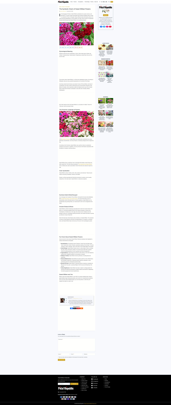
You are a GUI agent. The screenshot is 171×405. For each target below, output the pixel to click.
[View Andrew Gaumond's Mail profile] (66, 302)
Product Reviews (85, 386)
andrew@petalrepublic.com (76, 298)
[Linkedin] (106, 2)
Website (85, 354)
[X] (74, 308)
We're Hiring (84, 390)
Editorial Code (84, 385)
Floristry (92, 1)
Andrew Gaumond (63, 11)
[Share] (60, 25)
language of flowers (66, 139)
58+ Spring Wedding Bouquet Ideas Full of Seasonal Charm (102, 118)
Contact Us (83, 388)
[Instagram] (101, 2)
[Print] (81, 308)
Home (71, 1)
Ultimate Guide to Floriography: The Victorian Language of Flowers (101, 68)
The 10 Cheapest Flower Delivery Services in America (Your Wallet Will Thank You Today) (102, 53)
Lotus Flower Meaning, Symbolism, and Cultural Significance (109, 80)
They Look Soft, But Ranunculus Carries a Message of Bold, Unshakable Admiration (101, 130)
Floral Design (87, 1)
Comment (60, 339)
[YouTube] (103, 2)
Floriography (67, 6)
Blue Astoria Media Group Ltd (90, 403)
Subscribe (74, 383)
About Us (96, 1)
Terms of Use (84, 382)
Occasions (107, 383)
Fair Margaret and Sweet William (85, 164)
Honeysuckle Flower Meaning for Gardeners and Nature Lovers (109, 106)
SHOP (112, 1)
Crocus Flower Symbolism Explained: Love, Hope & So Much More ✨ (102, 106)
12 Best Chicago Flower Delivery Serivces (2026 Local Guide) (109, 52)
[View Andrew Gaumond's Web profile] (66, 300)
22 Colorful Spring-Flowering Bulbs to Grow (109, 117)
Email (72, 354)
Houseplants (107, 382)
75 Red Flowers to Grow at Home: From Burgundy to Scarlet (109, 68)
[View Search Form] (109, 2)
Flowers (63, 6)
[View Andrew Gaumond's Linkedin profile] (66, 298)
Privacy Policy (84, 380)
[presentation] (101, 47)
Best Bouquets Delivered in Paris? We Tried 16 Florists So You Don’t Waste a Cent (109, 130)
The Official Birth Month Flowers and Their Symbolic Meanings (101, 80)
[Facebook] (100, 2)
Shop (106, 378)
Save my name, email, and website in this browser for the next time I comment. (73, 357)
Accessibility (84, 383)
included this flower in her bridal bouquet (69, 198)
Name (59, 354)
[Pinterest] (105, 2)
